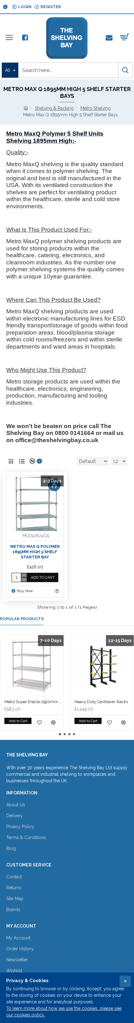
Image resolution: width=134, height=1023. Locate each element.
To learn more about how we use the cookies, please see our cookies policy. (64, 1011)
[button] (60, 734)
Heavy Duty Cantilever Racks (101, 701)
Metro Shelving (95, 108)
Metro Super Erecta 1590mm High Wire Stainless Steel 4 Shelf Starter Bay (33, 701)
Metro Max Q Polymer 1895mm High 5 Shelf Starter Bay (35, 551)
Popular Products (22, 618)
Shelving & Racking (54, 108)
